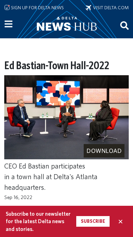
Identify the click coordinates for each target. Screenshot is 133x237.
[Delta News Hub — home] (67, 33)
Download (104, 151)
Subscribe (93, 221)
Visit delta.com (110, 7)
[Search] (124, 25)
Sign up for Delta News (37, 7)
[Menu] (8, 24)
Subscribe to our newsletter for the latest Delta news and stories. (38, 221)
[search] (124, 25)
